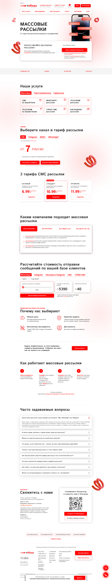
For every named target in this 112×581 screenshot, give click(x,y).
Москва (21, 3)
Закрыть (56, 380)
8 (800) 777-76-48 (60, 5)
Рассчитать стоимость (30, 162)
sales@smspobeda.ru (46, 5)
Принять (79, 578)
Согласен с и (75, 54)
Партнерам (78, 11)
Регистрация (85, 6)
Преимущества (24, 71)
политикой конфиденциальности (74, 53)
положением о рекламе (75, 56)
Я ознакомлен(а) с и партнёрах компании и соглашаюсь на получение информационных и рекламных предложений (75, 57)
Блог (88, 11)
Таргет (67, 11)
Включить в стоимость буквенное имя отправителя (38, 157)
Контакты (89, 71)
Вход (77, 6)
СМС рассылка (55, 11)
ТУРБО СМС (33, 140)
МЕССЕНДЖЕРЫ (40, 11)
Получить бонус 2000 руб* (50, 162)
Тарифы (46, 71)
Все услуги (26, 11)
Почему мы (67, 71)
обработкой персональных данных (60, 579)
